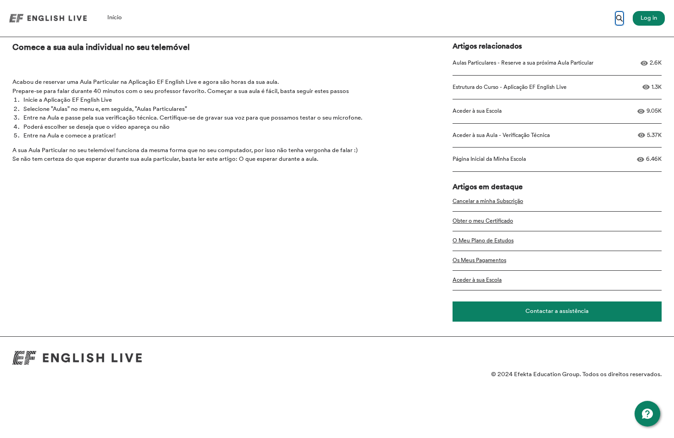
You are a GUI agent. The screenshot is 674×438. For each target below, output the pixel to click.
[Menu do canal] (647, 414)
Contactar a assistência (557, 311)
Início (114, 18)
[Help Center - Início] (48, 18)
